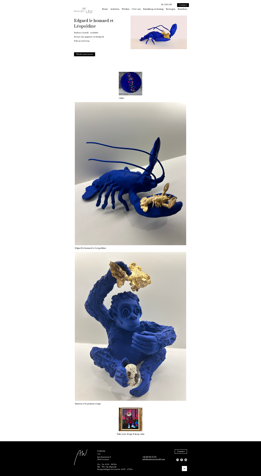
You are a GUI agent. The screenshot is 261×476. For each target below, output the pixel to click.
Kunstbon (182, 9)
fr (171, 4)
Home (105, 9)
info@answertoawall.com (153, 459)
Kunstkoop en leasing (153, 9)
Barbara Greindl (81, 33)
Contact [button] (181, 451)
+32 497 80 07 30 (149, 457)
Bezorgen (170, 9)
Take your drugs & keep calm (130, 434)
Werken (125, 9)
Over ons (136, 9)
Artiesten (114, 9)
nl (162, 4)
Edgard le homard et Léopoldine (90, 248)
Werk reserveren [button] (84, 54)
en (166, 4)
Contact (183, 5)
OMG (121, 98)
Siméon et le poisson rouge (88, 404)
